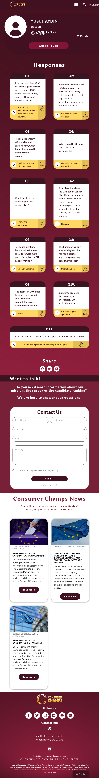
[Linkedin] (54, 715)
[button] (76, 4)
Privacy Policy (53, 485)
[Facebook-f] (28, 715)
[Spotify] (70, 715)
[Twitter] (37, 715)
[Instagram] (45, 715)
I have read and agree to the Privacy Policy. (37, 470)
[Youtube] (62, 715)
